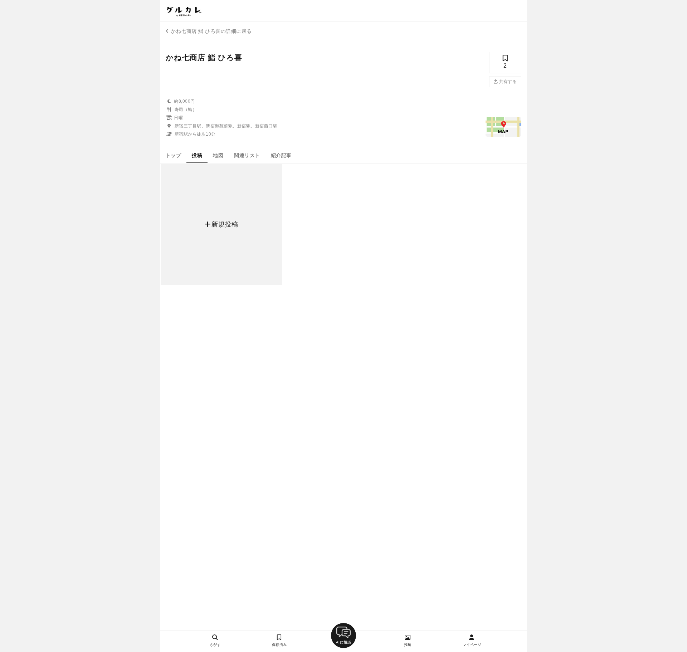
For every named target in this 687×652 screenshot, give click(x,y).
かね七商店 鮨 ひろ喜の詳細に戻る (211, 31)
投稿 (197, 155)
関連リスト (247, 155)
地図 (218, 155)
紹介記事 (281, 155)
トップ (173, 155)
